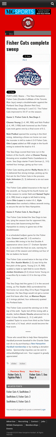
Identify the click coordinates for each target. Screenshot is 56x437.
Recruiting (23, 421)
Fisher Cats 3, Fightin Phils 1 (15, 376)
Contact (34, 421)
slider (14, 363)
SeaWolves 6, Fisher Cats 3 (18, 396)
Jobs (43, 421)
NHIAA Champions (14, 425)
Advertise (10, 421)
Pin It (25, 60)
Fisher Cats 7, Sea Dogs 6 (38, 376)
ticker (22, 363)
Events (9, 428)
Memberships (32, 425)
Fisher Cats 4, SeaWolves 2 (18, 391)
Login (43, 409)
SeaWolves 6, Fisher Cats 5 (18, 401)
